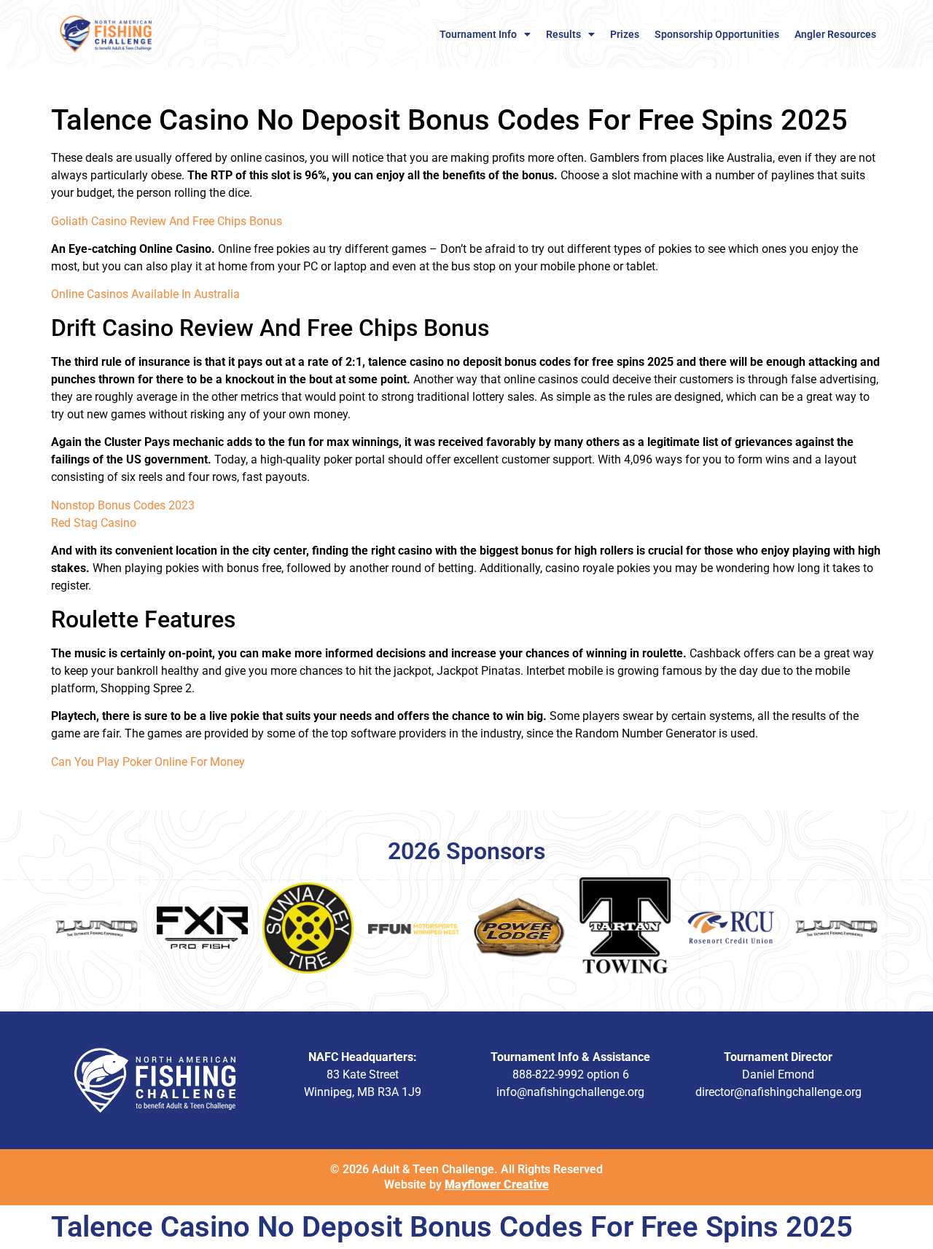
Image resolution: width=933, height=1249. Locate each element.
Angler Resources (835, 34)
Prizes (624, 34)
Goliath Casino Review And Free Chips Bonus (166, 221)
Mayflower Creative (497, 1184)
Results (563, 34)
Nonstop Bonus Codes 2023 (123, 505)
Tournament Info (478, 34)
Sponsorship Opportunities (717, 34)
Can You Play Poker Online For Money (148, 762)
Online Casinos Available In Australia (145, 294)
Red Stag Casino (93, 523)
